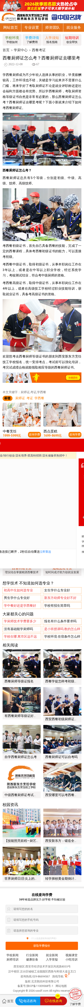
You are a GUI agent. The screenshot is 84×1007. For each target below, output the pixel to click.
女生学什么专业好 (57, 590)
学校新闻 (12, 955)
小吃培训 (71, 959)
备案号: (21, 986)
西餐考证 (39, 50)
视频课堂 (71, 955)
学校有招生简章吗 (57, 606)
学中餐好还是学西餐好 (20, 606)
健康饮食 (32, 959)
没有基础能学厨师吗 (18, 629)
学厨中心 (21, 50)
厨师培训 (12, 959)
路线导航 (58, 976)
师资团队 (52, 27)
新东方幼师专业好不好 (60, 598)
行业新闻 (32, 955)
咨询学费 (34, 434)
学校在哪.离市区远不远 (20, 636)
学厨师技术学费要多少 (20, 621)
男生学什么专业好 (17, 598)
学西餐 (39, 398)
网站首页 (10, 27)
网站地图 (61, 986)
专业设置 (31, 27)
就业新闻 (52, 955)
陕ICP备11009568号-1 (39, 986)
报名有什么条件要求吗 (60, 621)
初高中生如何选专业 (18, 590)
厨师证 (20, 398)
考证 (29, 398)
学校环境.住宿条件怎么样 (62, 636)
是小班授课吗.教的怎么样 (62, 629)
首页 (6, 50)
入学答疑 (52, 959)
